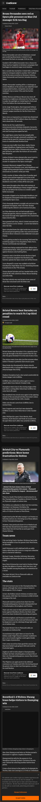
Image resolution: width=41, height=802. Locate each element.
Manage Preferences (20, 792)
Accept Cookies (20, 798)
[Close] (38, 774)
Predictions (22, 9)
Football (12, 9)
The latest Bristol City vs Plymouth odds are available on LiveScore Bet (18, 575)
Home (4, 9)
